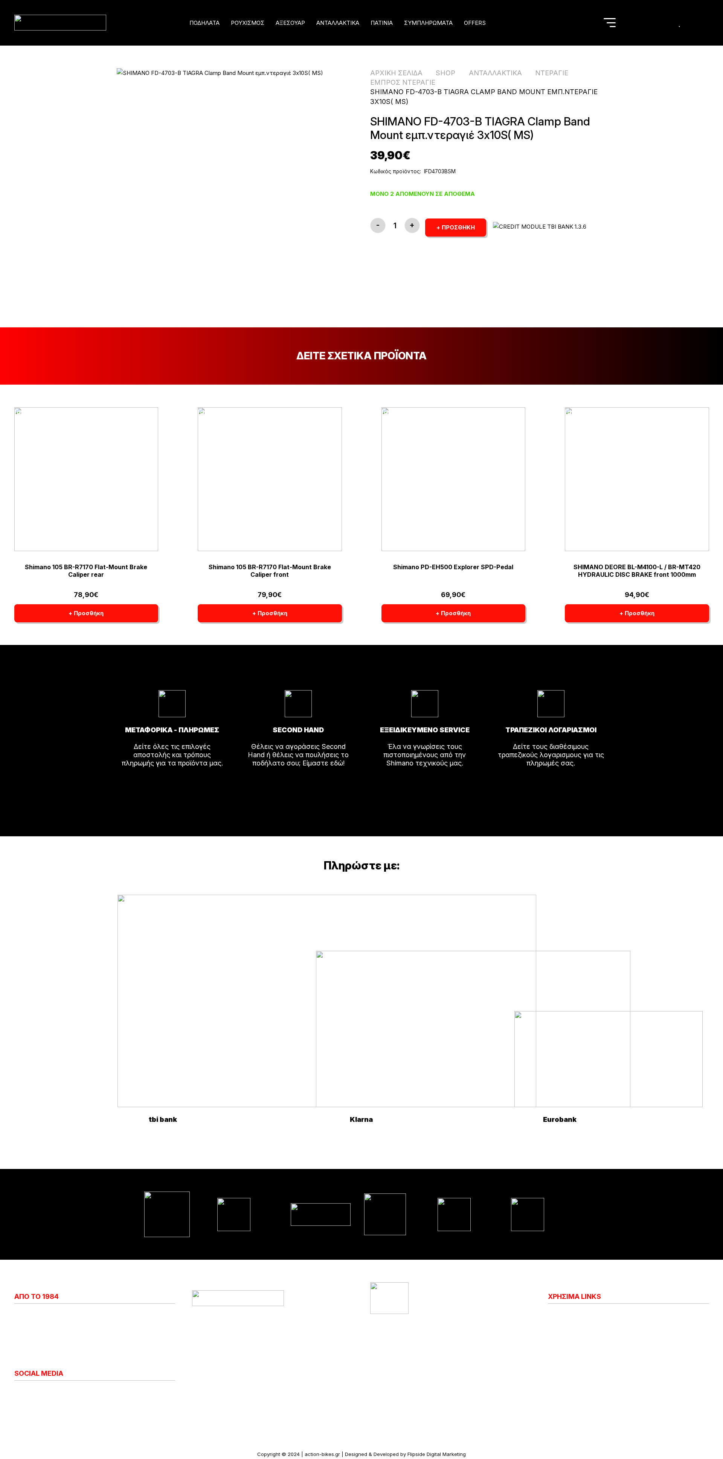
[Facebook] (24, 1393)
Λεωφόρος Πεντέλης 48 (251, 1324)
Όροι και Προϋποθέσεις (585, 1357)
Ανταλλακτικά (495, 73)
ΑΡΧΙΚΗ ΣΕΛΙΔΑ (396, 73)
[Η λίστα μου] (680, 22)
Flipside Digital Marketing (436, 1454)
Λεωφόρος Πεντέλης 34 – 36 (437, 1324)
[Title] (649, 22)
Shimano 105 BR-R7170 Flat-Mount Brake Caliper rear (86, 570)
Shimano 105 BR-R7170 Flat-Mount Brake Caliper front (270, 570)
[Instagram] (17, 1393)
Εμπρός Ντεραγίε (402, 82)
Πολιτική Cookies (575, 1324)
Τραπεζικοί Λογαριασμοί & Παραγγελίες (611, 1374)
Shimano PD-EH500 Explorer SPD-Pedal (453, 567)
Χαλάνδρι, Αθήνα (240, 1332)
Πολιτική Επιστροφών (582, 1340)
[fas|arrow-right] (172, 784)
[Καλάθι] (695, 22)
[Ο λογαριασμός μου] (666, 22)
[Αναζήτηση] (589, 22)
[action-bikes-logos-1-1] (60, 23)
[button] (224, 22)
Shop (445, 73)
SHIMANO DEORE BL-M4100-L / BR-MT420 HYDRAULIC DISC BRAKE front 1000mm (637, 570)
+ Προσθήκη (455, 227)
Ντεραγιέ (551, 73)
